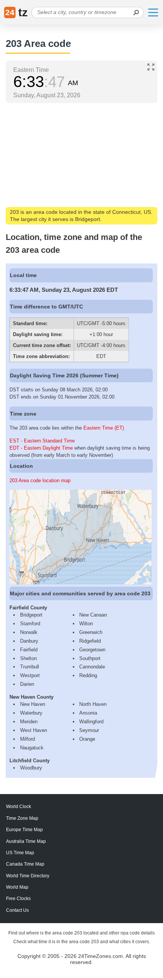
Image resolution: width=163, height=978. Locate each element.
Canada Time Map (25, 864)
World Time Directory (27, 875)
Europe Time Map (24, 829)
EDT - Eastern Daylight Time (41, 448)
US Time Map (20, 852)
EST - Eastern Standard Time (42, 441)
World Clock (18, 806)
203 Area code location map (40, 480)
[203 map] (80, 583)
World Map (17, 887)
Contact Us (17, 910)
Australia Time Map (26, 841)
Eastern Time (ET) (103, 428)
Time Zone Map (22, 818)
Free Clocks (18, 898)
